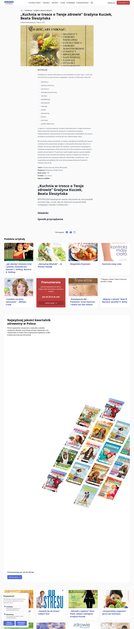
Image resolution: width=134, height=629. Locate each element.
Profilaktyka (70, 3)
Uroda (62, 3)
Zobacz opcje (49, 303)
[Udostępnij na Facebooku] (67, 232)
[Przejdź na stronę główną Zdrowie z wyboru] (9, 2)
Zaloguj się (111, 3)
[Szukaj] (92, 3)
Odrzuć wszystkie (9, 623)
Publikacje (28, 10)
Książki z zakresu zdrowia (43, 10)
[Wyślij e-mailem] (71, 232)
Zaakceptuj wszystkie (21, 623)
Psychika (46, 3)
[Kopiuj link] (75, 232)
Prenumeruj (122, 3)
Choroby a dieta (34, 3)
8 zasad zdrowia (82, 3)
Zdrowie (55, 3)
